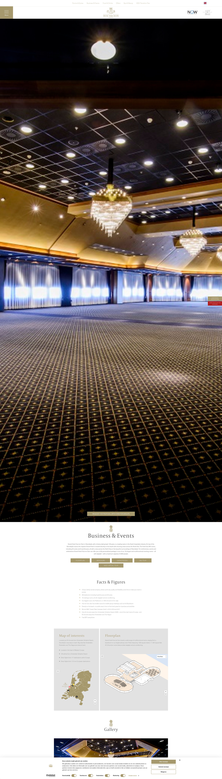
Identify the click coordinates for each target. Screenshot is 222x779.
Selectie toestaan (163, 767)
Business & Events (93, 3)
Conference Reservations (215, 298)
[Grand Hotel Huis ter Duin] (111, 12)
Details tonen (133, 775)
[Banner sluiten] (179, 760)
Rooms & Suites (77, 3)
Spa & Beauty (128, 3)
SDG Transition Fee (143, 3)
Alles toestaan (163, 761)
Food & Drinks (108, 3)
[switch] (90, 775)
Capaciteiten (122, 560)
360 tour (142, 560)
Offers (118, 3)
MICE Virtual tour (111, 565)
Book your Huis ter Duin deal (215, 303)
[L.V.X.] (207, 13)
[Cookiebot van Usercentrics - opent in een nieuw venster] (50, 775)
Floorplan (80, 560)
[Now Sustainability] (192, 12)
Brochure (101, 560)
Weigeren (163, 772)
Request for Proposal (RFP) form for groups (111, 514)
